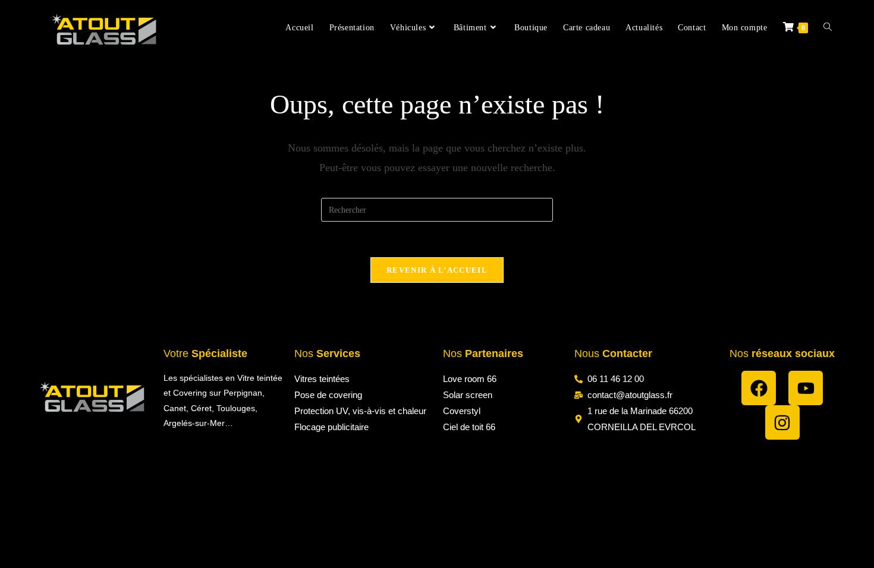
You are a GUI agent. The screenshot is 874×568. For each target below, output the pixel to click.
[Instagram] (782, 422)
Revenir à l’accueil (437, 270)
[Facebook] (758, 388)
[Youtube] (805, 388)
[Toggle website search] (828, 28)
